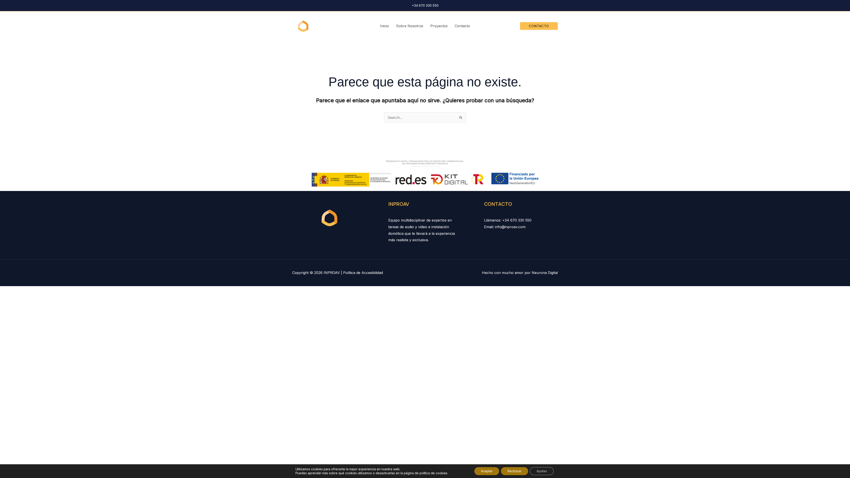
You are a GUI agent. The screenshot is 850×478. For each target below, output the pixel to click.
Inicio (384, 26)
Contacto (462, 26)
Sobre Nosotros (409, 26)
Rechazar (515, 471)
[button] (539, 26)
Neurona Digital (545, 272)
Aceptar (487, 471)
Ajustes (542, 471)
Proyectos (439, 26)
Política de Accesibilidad (363, 272)
